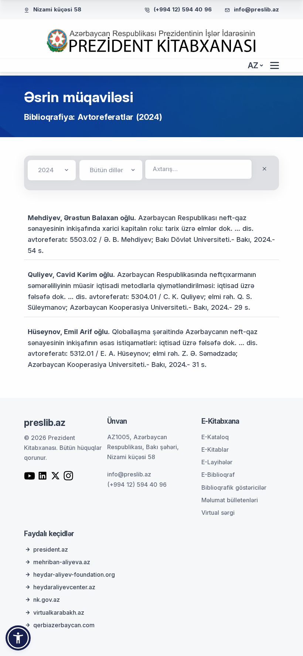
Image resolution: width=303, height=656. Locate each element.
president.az (50, 549)
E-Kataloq (215, 437)
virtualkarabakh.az (58, 612)
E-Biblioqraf (218, 474)
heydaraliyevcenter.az (64, 587)
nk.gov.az (46, 599)
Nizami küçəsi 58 (57, 9)
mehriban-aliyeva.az (61, 562)
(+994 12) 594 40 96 (183, 9)
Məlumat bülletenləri (229, 500)
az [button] (253, 65)
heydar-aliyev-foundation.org (74, 574)
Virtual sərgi (218, 512)
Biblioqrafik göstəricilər (233, 487)
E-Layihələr (216, 462)
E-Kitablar (215, 449)
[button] (18, 638)
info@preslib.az (256, 9)
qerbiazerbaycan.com (64, 625)
